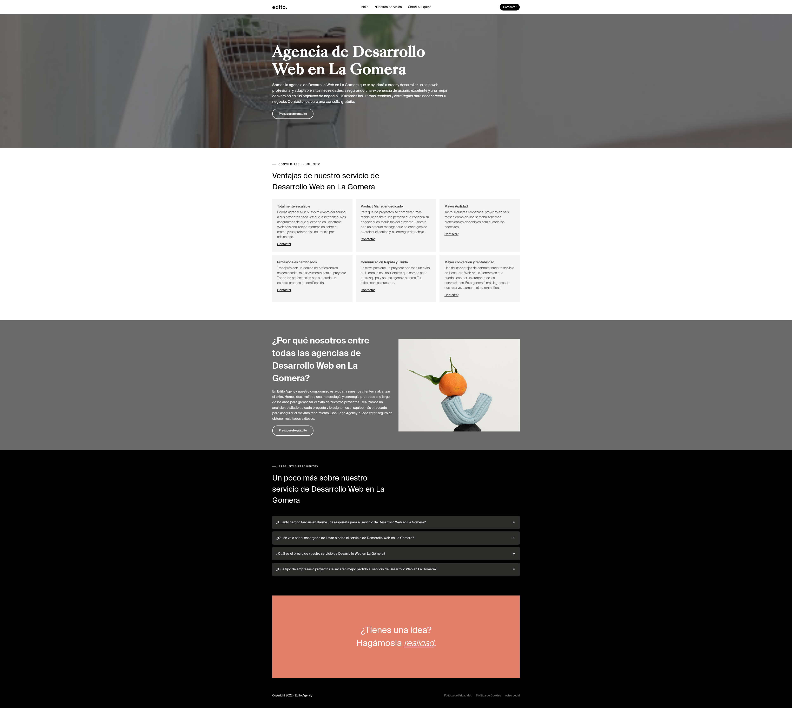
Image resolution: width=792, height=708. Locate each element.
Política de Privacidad (458, 695)
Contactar (509, 7)
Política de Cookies (488, 695)
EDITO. (279, 7)
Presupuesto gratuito (293, 114)
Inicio (364, 7)
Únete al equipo (419, 7)
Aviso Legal (512, 695)
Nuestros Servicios (388, 7)
